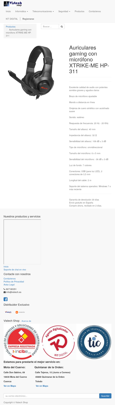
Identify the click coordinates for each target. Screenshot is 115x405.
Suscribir (105, 395)
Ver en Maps (10, 385)
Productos (10, 26)
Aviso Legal (9, 284)
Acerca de (26, 320)
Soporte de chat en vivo (15, 269)
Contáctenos (10, 278)
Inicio (6, 266)
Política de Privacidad (14, 281)
